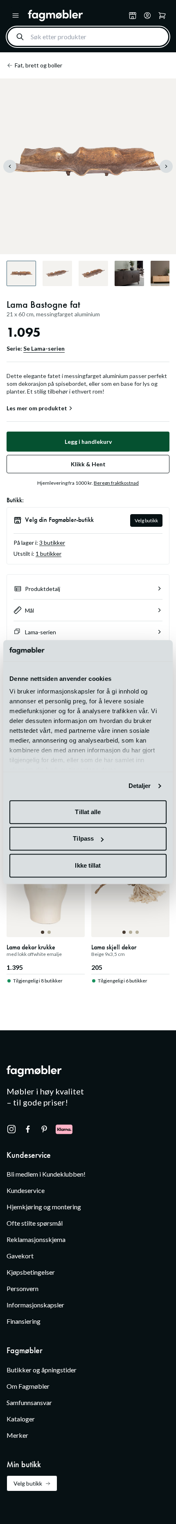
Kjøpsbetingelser (31, 1272)
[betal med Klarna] (64, 1129)
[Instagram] (11, 1129)
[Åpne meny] (16, 16)
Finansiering (24, 1321)
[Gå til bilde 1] (42, 932)
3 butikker (52, 542)
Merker (17, 1435)
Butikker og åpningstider (42, 1370)
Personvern (22, 1288)
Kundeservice (26, 1190)
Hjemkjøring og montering (44, 1207)
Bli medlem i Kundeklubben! (46, 1174)
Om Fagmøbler (28, 1386)
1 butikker (48, 553)
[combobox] (88, 37)
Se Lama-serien (44, 348)
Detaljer (140, 786)
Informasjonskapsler (35, 1305)
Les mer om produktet (37, 408)
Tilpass (83, 838)
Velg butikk (146, 520)
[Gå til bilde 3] (137, 932)
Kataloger (21, 1419)
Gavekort (20, 1256)
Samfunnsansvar (29, 1402)
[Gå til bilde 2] (49, 932)
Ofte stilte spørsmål (35, 1223)
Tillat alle (88, 811)
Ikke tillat (88, 865)
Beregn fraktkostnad (116, 483)
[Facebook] (28, 1129)
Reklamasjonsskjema (36, 1239)
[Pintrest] (44, 1129)
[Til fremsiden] (76, 15)
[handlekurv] (147, 15)
